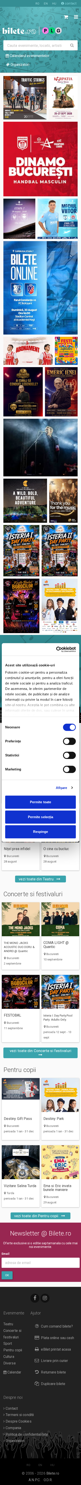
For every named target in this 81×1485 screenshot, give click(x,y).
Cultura (8, 1357)
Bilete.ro (52, 1473)
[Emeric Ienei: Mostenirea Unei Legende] (61, 391)
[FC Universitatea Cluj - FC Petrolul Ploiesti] (19, 219)
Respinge (40, 832)
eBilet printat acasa (56, 1349)
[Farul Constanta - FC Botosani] (40, 288)
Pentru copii (19, 1070)
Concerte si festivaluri (33, 894)
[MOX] (25, 501)
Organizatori (14, 1441)
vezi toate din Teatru (36, 879)
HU (54, 3)
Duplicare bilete (53, 1384)
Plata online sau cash (57, 1338)
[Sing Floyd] (40, 447)
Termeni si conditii (19, 1415)
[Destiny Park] (60, 606)
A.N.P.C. (34, 1480)
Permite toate (40, 802)
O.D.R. (48, 1480)
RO (37, 3)
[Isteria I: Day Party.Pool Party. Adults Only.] (21, 550)
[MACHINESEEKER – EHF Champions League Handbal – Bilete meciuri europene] (40, 159)
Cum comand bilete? (57, 1326)
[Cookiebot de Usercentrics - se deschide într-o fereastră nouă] (57, 649)
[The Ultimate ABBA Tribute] (63, 501)
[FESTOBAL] (21, 606)
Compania (13, 1428)
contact (70, 3)
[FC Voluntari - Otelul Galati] (58, 219)
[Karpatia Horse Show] (63, 97)
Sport (7, 1344)
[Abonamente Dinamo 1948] (28, 351)
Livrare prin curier (54, 1361)
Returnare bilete (53, 1372)
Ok (7, 1275)
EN (45, 3)
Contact (11, 1409)
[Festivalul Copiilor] (66, 351)
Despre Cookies (18, 1421)
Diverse (9, 1363)
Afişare (61, 788)
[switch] (69, 741)
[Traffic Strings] (25, 97)
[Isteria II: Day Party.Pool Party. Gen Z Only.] (60, 550)
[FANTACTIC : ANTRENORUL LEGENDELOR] (23, 391)
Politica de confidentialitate (26, 1435)
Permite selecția (40, 817)
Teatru (8, 1324)
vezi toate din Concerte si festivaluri (40, 1050)
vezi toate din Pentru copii (36, 1216)
